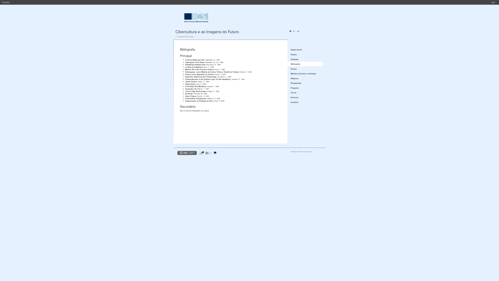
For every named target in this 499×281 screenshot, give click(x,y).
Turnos (293, 92)
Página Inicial (296, 49)
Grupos (294, 54)
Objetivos (294, 78)
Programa (295, 88)
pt (294, 31)
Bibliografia (295, 64)
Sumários (294, 102)
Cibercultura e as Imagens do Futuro (207, 31)
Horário (294, 69)
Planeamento (296, 83)
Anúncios (294, 97)
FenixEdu (6, 2)
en (298, 31)
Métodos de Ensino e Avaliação (303, 73)
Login (493, 2)
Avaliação (294, 59)
